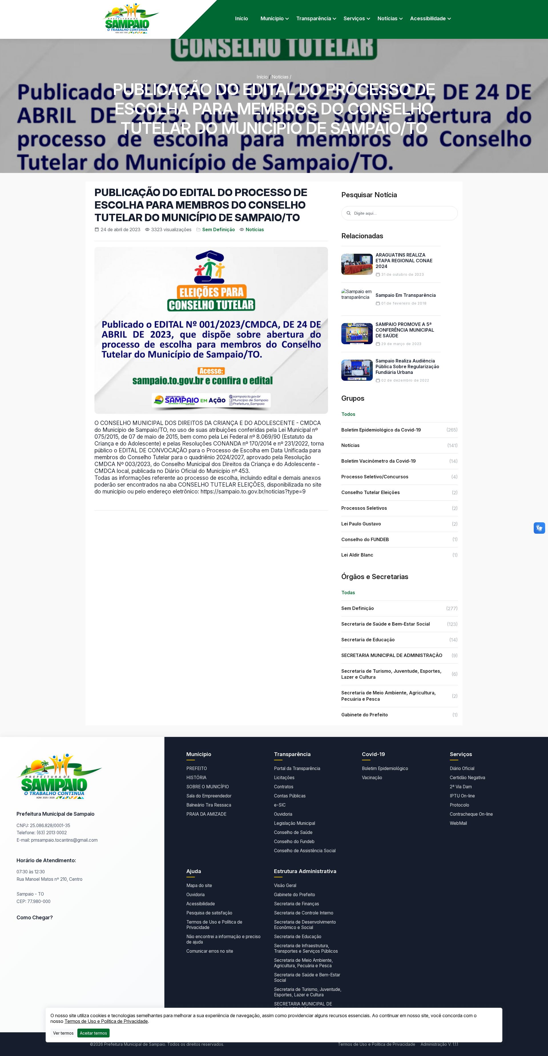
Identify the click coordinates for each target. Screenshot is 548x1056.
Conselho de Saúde (293, 832)
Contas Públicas (290, 796)
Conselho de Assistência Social (305, 850)
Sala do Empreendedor (208, 796)
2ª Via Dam (461, 786)
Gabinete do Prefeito (294, 894)
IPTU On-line (462, 796)
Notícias (280, 77)
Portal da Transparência (297, 768)
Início (241, 18)
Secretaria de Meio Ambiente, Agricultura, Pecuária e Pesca (303, 963)
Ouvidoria (283, 814)
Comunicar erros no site (209, 951)
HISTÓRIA (196, 777)
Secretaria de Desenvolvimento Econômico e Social (305, 924)
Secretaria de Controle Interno (303, 913)
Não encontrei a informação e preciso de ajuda (223, 939)
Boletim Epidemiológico (385, 768)
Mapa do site (199, 885)
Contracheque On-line (471, 814)
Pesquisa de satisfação (209, 913)
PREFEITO (196, 768)
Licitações (284, 777)
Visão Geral (285, 885)
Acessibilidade (200, 903)
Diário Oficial (462, 768)
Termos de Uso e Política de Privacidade (214, 924)
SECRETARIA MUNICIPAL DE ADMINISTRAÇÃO (303, 1006)
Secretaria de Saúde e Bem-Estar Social (307, 977)
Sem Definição (218, 229)
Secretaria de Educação (297, 936)
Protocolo (459, 805)
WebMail (458, 823)
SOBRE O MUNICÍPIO (207, 786)
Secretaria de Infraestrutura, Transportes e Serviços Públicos (306, 948)
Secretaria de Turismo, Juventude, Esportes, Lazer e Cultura (307, 992)
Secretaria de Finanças (296, 903)
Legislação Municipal (294, 823)
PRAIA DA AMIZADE (206, 814)
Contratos (283, 786)
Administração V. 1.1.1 (439, 1044)
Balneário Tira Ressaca (208, 805)
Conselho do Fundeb (294, 841)
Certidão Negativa (467, 777)
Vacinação (372, 777)
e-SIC (280, 805)
